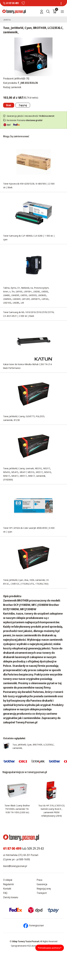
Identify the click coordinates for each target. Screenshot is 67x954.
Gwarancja (42, 884)
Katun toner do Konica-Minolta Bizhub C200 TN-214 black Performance (27, 366)
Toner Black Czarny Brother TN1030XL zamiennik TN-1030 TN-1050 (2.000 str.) (17, 809)
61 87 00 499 (12, 3)
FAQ (5, 893)
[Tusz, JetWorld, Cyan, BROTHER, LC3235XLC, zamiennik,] (33, 56)
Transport (42, 893)
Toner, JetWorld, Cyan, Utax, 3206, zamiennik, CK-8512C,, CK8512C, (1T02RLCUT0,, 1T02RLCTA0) (26, 581)
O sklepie (7, 880)
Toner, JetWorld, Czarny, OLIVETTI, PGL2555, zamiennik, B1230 (24, 418)
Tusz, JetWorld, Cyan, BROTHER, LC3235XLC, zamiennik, (33, 746)
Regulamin (8, 884)
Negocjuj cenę (44, 888)
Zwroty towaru (10, 897)
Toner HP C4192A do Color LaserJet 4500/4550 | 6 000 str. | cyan (28, 529)
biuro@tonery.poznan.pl (15, 866)
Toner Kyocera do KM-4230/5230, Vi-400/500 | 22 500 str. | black (29, 185)
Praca (39, 880)
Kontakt (7, 888)
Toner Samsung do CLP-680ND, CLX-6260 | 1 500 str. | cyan (29, 237)
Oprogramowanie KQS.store (23, 945)
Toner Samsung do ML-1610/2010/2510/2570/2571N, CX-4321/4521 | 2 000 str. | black (28, 314)
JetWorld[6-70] (21, 78)
